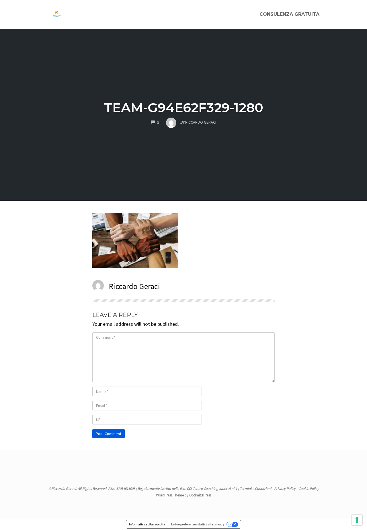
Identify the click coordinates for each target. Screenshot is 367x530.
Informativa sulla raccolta (147, 524)
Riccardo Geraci (134, 286)
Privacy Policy (285, 488)
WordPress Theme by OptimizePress (183, 495)
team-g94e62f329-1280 (183, 107)
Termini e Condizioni (255, 488)
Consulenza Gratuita (289, 14)
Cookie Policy (308, 488)
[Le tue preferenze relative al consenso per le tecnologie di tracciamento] (357, 520)
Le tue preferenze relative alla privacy (197, 524)
